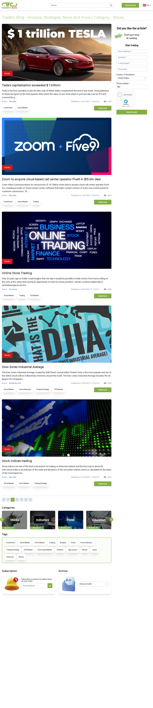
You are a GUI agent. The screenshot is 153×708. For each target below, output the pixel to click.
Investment (8, 108)
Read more (103, 108)
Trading (36, 202)
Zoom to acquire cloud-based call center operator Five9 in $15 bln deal (51, 179)
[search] (111, 5)
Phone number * (123, 83)
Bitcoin (84, 550)
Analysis (63, 543)
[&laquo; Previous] (4, 500)
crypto (94, 550)
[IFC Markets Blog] (9, 5)
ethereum (10, 557)
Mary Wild (12, 101)
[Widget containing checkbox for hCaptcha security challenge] (125, 99)
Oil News (60, 550)
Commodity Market (44, 550)
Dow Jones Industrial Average (23, 367)
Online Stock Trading (17, 273)
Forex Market (24, 483)
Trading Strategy (42, 389)
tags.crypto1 (72, 550)
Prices (73, 543)
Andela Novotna (15, 383)
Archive (63, 571)
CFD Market (34, 295)
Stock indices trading (17, 461)
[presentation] (2, 519)
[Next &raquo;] (30, 500)
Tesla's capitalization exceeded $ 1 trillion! (31, 85)
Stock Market (23, 108)
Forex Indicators (25, 389)
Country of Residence (125, 74)
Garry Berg (13, 289)
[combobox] (119, 87)
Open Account (130, 5)
